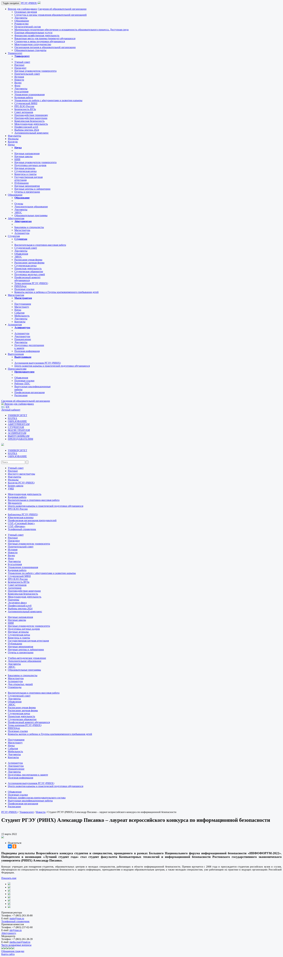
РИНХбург (20, 286)
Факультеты (14, 135)
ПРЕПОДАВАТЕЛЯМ (20, 439)
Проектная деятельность (28, 268)
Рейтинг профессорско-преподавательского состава (37, 797)
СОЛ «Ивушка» (16, 526)
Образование (21, 20)
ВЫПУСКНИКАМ (18, 436)
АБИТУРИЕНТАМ (18, 424)
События (19, 312)
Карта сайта (8, 954)
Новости (19, 79)
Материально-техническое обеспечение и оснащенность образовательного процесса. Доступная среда (71, 29)
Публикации (21, 183)
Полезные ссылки (24, 289)
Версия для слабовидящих (22, 9)
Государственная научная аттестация (28, 640)
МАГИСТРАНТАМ (19, 430)
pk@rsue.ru (15, 930)
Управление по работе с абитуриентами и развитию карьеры (48, 100)
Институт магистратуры (21, 473)
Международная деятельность (31, 124)
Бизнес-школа (15, 485)
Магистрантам (16, 295)
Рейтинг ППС (22, 383)
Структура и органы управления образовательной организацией (50, 14)
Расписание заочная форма (29, 262)
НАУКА (12, 418)
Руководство (21, 23)
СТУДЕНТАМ (16, 427)
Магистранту (21, 306)
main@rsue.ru (16, 918)
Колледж (13, 141)
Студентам (14, 236)
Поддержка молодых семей (29, 274)
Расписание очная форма (28, 259)
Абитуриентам (16, 218)
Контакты (19, 321)
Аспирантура (21, 233)
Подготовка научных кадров (30, 165)
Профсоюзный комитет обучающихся (29, 722)
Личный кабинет (10, 409)
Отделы (18, 203)
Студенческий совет (25, 247)
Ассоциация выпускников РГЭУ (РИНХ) (37, 362)
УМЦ (11, 488)
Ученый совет (22, 62)
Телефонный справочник (22, 529)
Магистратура (22, 230)
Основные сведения (25, 11)
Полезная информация (27, 351)
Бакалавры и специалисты (29, 227)
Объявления (21, 253)
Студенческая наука (25, 171)
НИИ (17, 159)
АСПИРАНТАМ (17, 433)
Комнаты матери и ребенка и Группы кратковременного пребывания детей (56, 292)
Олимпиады (14, 687)
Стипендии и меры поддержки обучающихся (39, 41)
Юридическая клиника (20, 517)
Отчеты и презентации (27, 191)
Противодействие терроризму (31, 115)
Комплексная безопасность (29, 121)
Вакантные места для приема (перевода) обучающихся (44, 38)
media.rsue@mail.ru (19, 942)
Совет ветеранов (23, 112)
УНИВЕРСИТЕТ (17, 415)
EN (7, 406)
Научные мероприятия (27, 186)
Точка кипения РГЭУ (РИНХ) (31, 283)
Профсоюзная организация (29, 392)
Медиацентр (15, 503)
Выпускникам (16, 354)
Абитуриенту (8, 933)
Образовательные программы (30, 215)
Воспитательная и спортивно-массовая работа (40, 245)
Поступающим (22, 304)
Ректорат (19, 65)
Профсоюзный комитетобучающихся (27, 279)
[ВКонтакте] (10, 846)
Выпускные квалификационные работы (30, 800)
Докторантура (22, 336)
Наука (11, 144)
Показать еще (8, 878)
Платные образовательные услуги (33, 32)
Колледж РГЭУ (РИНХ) (21, 482)
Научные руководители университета (35, 70)
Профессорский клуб (26, 127)
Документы (20, 17)
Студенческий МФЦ (25, 103)
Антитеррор (14, 587)
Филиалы (13, 138)
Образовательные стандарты (30, 50)
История (19, 76)
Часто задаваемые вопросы (16, 945)
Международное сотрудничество (32, 44)
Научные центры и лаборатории (32, 188)
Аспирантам (15, 324)
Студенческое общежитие (28, 271)
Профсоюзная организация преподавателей (32, 520)
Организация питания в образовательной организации (45, 47)
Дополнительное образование (31, 206)
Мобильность (21, 315)
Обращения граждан (12, 951)
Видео (17, 82)
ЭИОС (18, 212)
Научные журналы (24, 168)
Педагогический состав (27, 26)
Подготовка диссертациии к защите (28, 774)
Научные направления (26, 153)
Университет (15, 53)
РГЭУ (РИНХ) (29, 3)
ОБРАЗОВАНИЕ (17, 421)
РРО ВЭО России (24, 106)
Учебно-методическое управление (27, 658)
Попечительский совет (27, 73)
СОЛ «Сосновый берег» (21, 523)
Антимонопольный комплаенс (31, 132)
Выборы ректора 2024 (26, 129)
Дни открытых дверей (20, 684)
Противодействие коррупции (30, 118)
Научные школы (23, 156)
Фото (17, 85)
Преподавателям (17, 368)
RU (3, 406)
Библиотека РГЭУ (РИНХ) (23, 514)
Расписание (21, 395)
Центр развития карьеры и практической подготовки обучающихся (52, 365)
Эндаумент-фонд (17, 602)
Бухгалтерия (21, 91)
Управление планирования (29, 94)
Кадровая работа (23, 97)
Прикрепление (22, 339)
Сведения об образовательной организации (62, 9)
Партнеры (13, 599)
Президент (20, 68)
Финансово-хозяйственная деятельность (36, 35)
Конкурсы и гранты (25, 174)
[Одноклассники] (14, 846)
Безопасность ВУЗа (25, 109)
